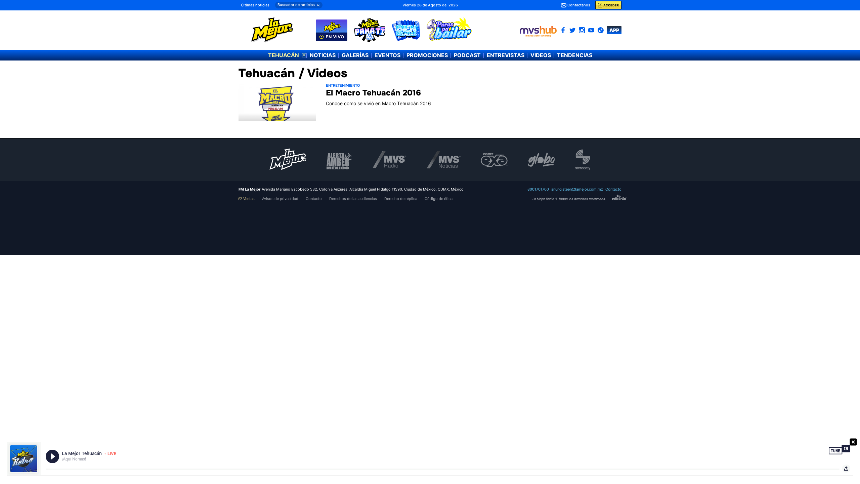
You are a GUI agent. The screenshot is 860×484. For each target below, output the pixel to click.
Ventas (249, 199)
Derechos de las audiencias (353, 199)
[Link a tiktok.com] (601, 30)
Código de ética (439, 199)
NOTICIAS (323, 55)
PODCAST (467, 55)
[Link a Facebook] (563, 30)
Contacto (613, 189)
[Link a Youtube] (591, 30)
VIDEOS (540, 55)
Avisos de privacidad (280, 199)
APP (614, 30)
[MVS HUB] (538, 31)
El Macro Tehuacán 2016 (373, 93)
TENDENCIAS (574, 55)
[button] (299, 5)
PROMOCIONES (427, 55)
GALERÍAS (355, 55)
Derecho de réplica (400, 199)
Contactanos (578, 5)
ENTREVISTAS (505, 55)
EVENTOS (387, 55)
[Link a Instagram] (582, 30)
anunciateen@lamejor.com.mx (577, 189)
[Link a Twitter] (572, 30)
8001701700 (538, 189)
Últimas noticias (255, 5)
